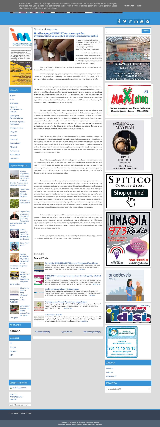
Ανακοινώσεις (15, 143)
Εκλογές (13, 347)
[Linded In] (136, 21)
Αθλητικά (13, 147)
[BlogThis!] (37, 254)
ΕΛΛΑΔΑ (13, 351)
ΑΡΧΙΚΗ (12, 96)
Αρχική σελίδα (66, 332)
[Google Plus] (130, 21)
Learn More (129, 6)
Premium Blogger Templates (92, 424)
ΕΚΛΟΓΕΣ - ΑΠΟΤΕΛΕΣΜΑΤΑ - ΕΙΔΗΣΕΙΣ (16, 109)
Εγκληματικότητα (16, 128)
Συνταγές (13, 135)
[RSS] (147, 21)
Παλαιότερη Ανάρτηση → (93, 332)
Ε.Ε (11, 344)
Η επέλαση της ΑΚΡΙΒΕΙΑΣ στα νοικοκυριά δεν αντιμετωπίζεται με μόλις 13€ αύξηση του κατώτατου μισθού (66, 34)
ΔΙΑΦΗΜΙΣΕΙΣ (15, 155)
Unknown (109, 372)
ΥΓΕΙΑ (12, 99)
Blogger (96, 422)
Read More (82, 269)
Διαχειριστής (52, 29)
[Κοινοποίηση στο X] (40, 254)
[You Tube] (141, 21)
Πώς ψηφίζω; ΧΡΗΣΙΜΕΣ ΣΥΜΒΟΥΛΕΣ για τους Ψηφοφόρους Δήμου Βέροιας (71, 263)
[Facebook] (119, 21)
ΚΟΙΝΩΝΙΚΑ (14, 103)
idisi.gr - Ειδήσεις (79, 422)
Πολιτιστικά (14, 151)
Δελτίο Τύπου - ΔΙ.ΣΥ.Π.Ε (53, 315)
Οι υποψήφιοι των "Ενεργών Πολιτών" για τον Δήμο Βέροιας (66, 302)
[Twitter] (125, 21)
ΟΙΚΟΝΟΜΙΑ (14, 158)
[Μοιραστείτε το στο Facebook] (42, 254)
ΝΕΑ (11, 355)
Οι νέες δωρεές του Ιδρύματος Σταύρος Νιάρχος (62, 289)
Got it (139, 6)
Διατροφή (14, 139)
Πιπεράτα (13, 132)
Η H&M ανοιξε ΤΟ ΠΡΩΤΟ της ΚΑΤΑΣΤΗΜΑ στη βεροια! (25, 234)
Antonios (109, 368)
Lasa (80, 424)
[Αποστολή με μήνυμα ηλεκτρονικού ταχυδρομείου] (35, 254)
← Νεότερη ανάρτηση (41, 332)
